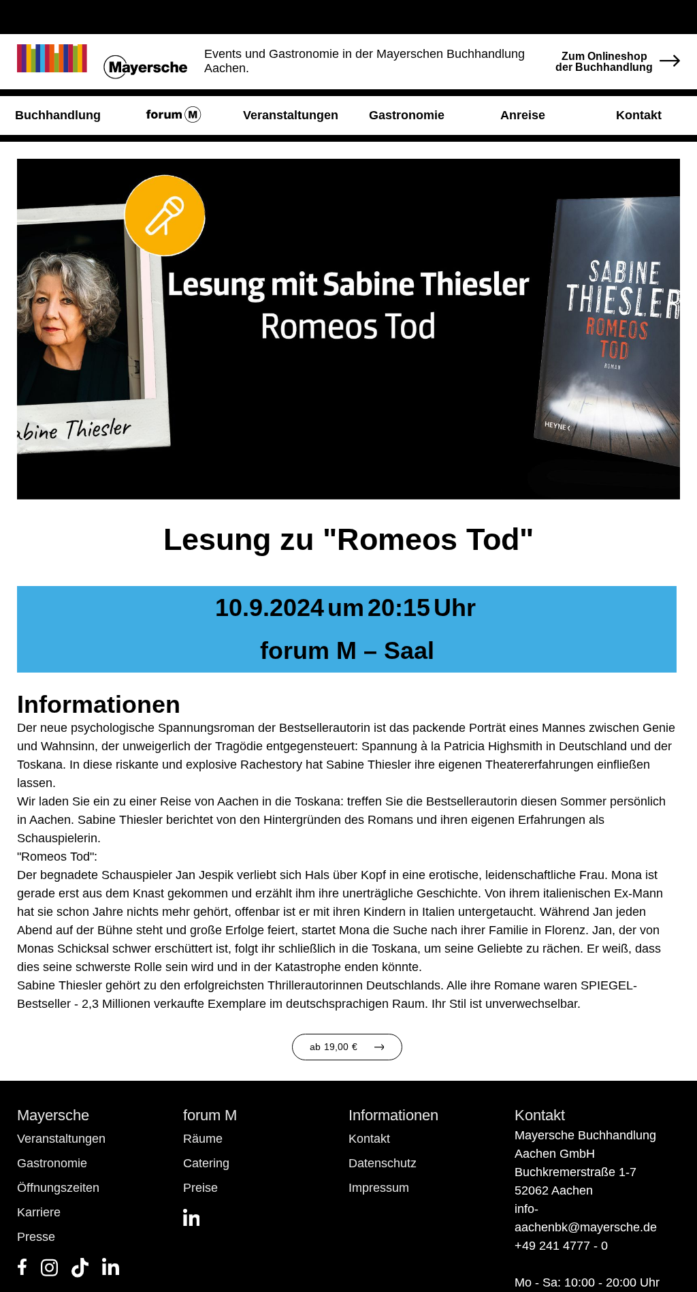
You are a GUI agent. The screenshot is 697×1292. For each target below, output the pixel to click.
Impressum (378, 1188)
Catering (206, 1163)
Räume (203, 1138)
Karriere (39, 1212)
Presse (36, 1237)
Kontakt (369, 1138)
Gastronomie (52, 1163)
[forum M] (174, 115)
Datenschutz (382, 1163)
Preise (200, 1188)
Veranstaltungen (61, 1138)
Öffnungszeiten (58, 1188)
